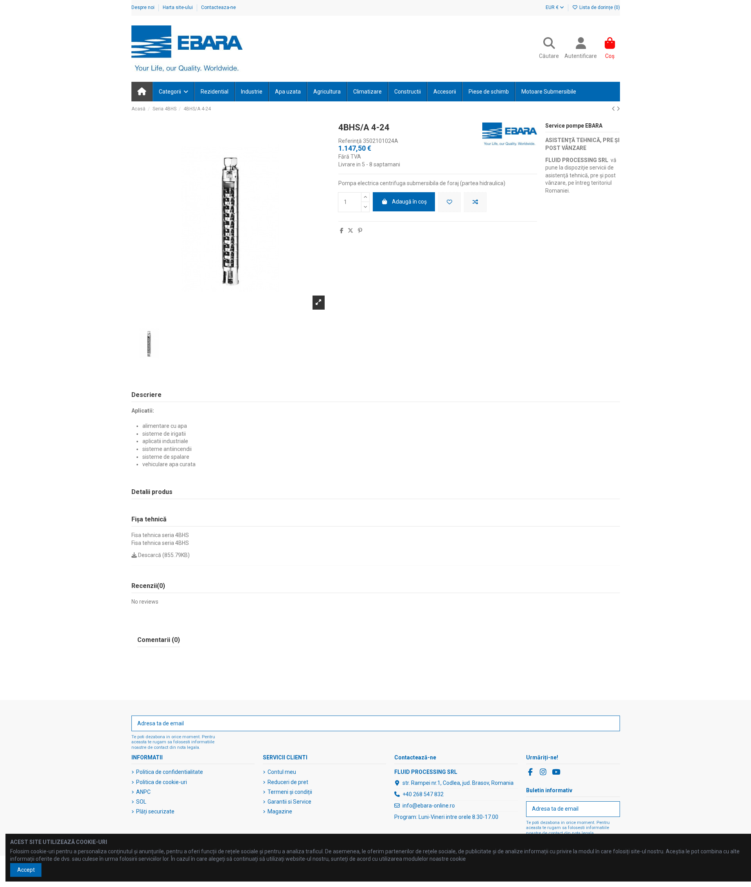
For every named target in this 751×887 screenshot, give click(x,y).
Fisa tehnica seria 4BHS (160, 535)
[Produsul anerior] (614, 109)
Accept (26, 870)
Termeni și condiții (290, 792)
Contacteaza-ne (218, 7)
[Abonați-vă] (611, 723)
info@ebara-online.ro (428, 805)
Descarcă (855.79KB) (163, 555)
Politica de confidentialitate (169, 772)
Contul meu (282, 772)
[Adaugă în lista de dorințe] (449, 202)
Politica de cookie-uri (161, 782)
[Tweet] (350, 230)
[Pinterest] (360, 230)
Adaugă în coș (409, 201)
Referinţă (350, 141)
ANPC (143, 792)
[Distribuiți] (341, 230)
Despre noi (143, 7)
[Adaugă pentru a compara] (475, 202)
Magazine (280, 811)
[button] (173, 91)
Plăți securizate (155, 811)
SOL (141, 802)
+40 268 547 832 (423, 794)
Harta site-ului (178, 7)
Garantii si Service (289, 802)
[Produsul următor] (618, 109)
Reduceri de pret (288, 782)
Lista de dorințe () (599, 7)
